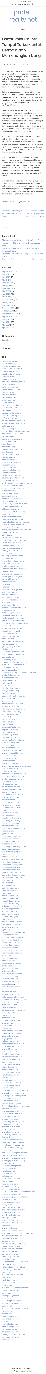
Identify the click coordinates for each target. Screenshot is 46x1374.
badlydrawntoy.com (10, 1069)
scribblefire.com (8, 698)
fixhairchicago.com (10, 1005)
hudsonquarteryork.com (12, 1223)
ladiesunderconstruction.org (13, 511)
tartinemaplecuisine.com (12, 877)
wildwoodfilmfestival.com (12, 485)
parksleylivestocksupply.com (13, 709)
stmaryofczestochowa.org (12, 859)
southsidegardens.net (11, 1202)
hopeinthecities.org (10, 729)
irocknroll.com (8, 571)
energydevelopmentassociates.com (16, 530)
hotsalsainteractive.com (12, 379)
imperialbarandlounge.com (13, 561)
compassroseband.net (11, 1020)
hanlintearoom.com (10, 1280)
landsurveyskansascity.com (13, 1121)
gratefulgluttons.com (10, 732)
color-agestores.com (10, 714)
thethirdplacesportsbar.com (13, 1210)
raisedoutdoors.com (10, 563)
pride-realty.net (23, 16)
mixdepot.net (7, 1181)
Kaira (24, 1368)
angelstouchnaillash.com (12, 628)
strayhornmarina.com (11, 787)
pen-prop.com (8, 1088)
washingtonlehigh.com (11, 1166)
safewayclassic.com (10, 418)
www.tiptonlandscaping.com (13, 1158)
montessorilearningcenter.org (14, 1249)
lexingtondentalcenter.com (13, 654)
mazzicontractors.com (11, 1207)
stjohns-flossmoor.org (11, 945)
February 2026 (8, 283)
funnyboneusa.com (10, 947)
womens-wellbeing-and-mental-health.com (19, 672)
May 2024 (6, 325)
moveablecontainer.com (12, 498)
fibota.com (6, 1225)
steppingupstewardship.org (13, 1160)
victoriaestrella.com (10, 971)
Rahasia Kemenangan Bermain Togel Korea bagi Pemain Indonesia (35, 213)
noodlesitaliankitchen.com (13, 434)
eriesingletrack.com (10, 605)
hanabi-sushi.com (9, 1171)
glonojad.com (7, 833)
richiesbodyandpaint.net (12, 369)
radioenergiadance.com (12, 470)
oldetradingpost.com (10, 509)
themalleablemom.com (11, 867)
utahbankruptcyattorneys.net (14, 568)
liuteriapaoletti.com (10, 934)
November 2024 (8, 308)
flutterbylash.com (9, 1277)
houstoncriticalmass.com (12, 763)
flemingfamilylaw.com (11, 1295)
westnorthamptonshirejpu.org (14, 488)
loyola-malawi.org (9, 719)
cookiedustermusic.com (12, 950)
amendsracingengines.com (13, 1111)
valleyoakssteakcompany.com (14, 999)
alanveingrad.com (9, 911)
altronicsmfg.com (9, 400)
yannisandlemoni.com (11, 597)
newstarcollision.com (10, 636)
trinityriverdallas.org (10, 690)
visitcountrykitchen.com (12, 906)
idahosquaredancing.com (12, 576)
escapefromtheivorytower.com (14, 540)
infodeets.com (8, 376)
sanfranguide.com (9, 755)
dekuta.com (7, 1176)
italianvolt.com (8, 587)
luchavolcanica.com (10, 958)
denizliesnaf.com (9, 1007)
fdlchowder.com (8, 1137)
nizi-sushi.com (8, 883)
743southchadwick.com (11, 543)
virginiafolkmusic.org (10, 675)
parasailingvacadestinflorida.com (15, 1269)
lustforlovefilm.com (10, 812)
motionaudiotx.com (10, 1319)
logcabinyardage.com (11, 1059)
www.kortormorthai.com (12, 1114)
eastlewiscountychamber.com (14, 774)
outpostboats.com (9, 724)
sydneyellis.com (8, 657)
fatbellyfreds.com (9, 1217)
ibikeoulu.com (8, 854)
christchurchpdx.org (10, 802)
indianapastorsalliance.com (13, 997)
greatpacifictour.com (10, 968)
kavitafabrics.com (9, 955)
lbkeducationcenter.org (11, 688)
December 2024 (8, 305)
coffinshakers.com (9, 857)
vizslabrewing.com (9, 592)
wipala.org (6, 716)
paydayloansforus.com (11, 413)
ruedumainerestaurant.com (13, 828)
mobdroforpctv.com (10, 735)
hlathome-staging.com (11, 649)
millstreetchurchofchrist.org (13, 1267)
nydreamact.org (8, 436)
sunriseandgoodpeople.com (13, 937)
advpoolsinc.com (9, 992)
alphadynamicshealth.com (12, 1275)
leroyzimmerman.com (11, 1290)
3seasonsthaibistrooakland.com (15, 696)
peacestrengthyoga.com (12, 1103)
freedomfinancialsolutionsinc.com (16, 1106)
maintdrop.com (8, 457)
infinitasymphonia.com (11, 818)
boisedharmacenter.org (11, 711)
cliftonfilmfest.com (9, 558)
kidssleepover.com (9, 408)
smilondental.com (9, 633)
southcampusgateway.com (13, 478)
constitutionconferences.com (14, 1010)
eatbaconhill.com (9, 402)
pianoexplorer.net (9, 1199)
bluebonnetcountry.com (12, 449)
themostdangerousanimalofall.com (16, 766)
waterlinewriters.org (10, 1046)
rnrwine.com (7, 1298)
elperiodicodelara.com (11, 366)
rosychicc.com (8, 722)
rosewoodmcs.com (10, 1184)
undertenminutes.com (11, 389)
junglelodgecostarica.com (12, 901)
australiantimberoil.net (11, 517)
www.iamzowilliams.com (12, 1194)
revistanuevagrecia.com (12, 836)
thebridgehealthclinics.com (13, 1044)
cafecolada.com (8, 745)
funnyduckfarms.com (11, 1282)
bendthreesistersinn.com (12, 942)
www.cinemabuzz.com (11, 1178)
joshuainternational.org (11, 1082)
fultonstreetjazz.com (10, 493)
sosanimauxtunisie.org (11, 462)
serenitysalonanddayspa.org (13, 382)
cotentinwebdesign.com (12, 506)
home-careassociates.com (12, 703)
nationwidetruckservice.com (13, 963)
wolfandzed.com (9, 1173)
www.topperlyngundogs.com (14, 1095)
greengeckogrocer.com (11, 646)
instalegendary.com (10, 428)
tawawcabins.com (9, 579)
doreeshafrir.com (9, 844)
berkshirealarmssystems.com (14, 589)
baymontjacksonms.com (12, 924)
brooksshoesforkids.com (12, 1031)
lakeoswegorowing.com (12, 1300)
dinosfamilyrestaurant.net (12, 519)
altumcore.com (8, 1023)
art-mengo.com (8, 885)
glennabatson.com (9, 784)
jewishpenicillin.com (10, 667)
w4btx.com (6, 626)
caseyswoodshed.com (11, 1002)
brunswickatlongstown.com (13, 875)
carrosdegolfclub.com (11, 527)
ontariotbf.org (8, 426)
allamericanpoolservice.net (13, 665)
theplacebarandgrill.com (12, 986)
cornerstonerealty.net (11, 1189)
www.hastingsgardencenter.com (15, 1197)
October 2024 (7, 311)
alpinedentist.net (9, 467)
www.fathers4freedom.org (13, 1093)
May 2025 (6, 291)
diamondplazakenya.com (12, 1238)
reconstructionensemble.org (13, 953)
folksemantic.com (9, 581)
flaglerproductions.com (11, 789)
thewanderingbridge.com (12, 864)
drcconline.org (8, 984)
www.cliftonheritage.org (12, 1147)
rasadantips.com (9, 395)
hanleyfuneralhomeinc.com (13, 618)
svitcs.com (6, 1015)
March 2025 (7, 297)
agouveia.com (7, 1306)
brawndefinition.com (10, 792)
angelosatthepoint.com (11, 994)
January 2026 (7, 285)
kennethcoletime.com (11, 870)
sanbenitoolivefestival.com (13, 740)
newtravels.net (8, 410)
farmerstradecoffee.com (12, 1056)
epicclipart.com (8, 452)
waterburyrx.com (9, 989)
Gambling (12, 202)
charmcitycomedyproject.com (14, 846)
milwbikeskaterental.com (12, 922)
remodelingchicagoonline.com (14, 1153)
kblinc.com (6, 602)
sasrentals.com (8, 639)
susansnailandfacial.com (12, 1085)
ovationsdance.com (10, 678)
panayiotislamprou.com (11, 475)
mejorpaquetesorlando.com (13, 620)
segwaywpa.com (9, 1038)
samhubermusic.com (10, 1337)
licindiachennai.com (10, 371)
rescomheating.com (10, 1324)
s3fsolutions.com (9, 535)
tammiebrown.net (9, 890)
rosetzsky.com (8, 831)
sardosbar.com (8, 584)
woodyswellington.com (11, 1215)
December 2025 (8, 288)
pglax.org (6, 929)
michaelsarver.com (9, 644)
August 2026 (7, 271)
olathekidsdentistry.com (12, 615)
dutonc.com (7, 893)
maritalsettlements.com (12, 919)
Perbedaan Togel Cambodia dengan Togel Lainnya (22, 259)
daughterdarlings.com (11, 374)
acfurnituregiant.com (10, 387)
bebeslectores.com (10, 514)
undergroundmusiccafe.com (13, 1334)
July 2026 (5, 274)
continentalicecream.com (12, 794)
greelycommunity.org (11, 825)
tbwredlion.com (8, 1241)
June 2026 (6, 277)
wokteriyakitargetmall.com (13, 652)
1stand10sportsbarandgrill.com (15, 623)
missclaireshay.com (10, 361)
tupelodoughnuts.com (11, 613)
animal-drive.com (9, 1025)
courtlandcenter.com (10, 976)
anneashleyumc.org (10, 1119)
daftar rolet (26, 202)
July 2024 (5, 319)
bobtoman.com (8, 459)
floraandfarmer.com (10, 532)
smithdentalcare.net (10, 1332)
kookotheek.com (9, 472)
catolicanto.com (8, 685)
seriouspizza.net (8, 1018)
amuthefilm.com (9, 810)
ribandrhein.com (9, 680)
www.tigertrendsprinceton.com (15, 1090)
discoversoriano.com (10, 748)
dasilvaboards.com (9, 781)
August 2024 (7, 316)
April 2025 (6, 294)
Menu (23, 29)
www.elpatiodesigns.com (12, 1220)
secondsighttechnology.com (13, 641)
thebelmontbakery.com (11, 415)
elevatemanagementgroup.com (15, 1288)
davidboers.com (8, 1062)
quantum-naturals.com (11, 1246)
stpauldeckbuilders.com (12, 1124)
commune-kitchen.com (11, 807)
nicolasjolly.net (8, 815)
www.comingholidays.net (12, 753)
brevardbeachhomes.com (12, 537)
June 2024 (6, 322)
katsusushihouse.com (11, 823)
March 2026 (7, 280)
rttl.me (5, 1321)
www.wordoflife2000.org (12, 574)
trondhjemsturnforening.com (14, 1236)
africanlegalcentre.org (11, 820)
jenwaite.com (7, 1285)
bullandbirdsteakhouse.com (13, 1142)
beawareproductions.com (12, 849)
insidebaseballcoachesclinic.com (15, 1262)
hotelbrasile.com (9, 491)
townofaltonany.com (10, 927)
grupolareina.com (9, 501)
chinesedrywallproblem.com (13, 940)
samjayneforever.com (10, 1254)
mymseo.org (7, 1311)
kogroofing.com (8, 465)
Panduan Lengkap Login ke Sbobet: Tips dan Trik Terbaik (12, 213)
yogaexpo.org (7, 701)
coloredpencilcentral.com (12, 556)
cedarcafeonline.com (10, 384)
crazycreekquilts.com (10, 797)
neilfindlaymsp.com (10, 979)
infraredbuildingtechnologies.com (16, 522)
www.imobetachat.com (11, 1064)
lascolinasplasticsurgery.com (13, 1145)
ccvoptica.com (8, 1163)
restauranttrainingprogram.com (15, 662)
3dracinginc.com (9, 761)
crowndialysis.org (9, 659)
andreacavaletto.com (10, 706)
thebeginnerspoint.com (11, 750)
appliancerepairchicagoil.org (13, 423)
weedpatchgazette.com (11, 600)
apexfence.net (8, 1339)
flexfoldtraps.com (9, 1108)
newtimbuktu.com (9, 397)
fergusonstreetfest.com (12, 1251)
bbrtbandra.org (8, 446)
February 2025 (8, 299)
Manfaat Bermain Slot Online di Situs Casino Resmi (22, 240)
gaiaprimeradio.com (10, 888)
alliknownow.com (9, 771)
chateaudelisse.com (10, 480)
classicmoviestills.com (11, 742)
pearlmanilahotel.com (11, 454)
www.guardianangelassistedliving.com (17, 1233)
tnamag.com (7, 1028)
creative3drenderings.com (13, 1054)
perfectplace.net (8, 693)
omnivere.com (8, 392)
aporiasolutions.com (10, 1036)
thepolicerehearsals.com (12, 768)
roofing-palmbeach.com (12, 548)
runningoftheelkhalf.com (12, 1098)
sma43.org (6, 1150)
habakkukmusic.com (10, 1075)
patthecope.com (8, 1012)
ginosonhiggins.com (10, 914)
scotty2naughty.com (10, 841)
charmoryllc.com (9, 758)
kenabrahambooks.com (12, 805)
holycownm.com (9, 960)
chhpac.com (7, 1313)
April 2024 (6, 328)
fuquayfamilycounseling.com (14, 1303)
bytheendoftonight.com (12, 727)
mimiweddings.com (10, 1326)
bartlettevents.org (9, 496)
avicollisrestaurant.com (11, 981)
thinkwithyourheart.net (11, 566)
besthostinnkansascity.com (13, 1329)
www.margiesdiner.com (11, 1134)
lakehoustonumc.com (11, 1072)
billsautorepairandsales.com (13, 1243)
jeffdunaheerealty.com (11, 1101)
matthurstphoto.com (10, 1256)
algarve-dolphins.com (11, 909)
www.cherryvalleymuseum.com (14, 504)
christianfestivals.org (10, 903)
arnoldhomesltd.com (10, 553)
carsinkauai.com (8, 1264)
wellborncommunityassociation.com (17, 483)
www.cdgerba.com (9, 1228)
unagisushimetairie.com (12, 439)
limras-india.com (9, 363)
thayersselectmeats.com (12, 1033)
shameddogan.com (10, 1049)
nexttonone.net (8, 1077)
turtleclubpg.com (9, 966)
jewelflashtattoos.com (11, 441)
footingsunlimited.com (11, 1127)
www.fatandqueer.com (11, 1116)
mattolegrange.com (10, 898)
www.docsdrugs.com (10, 1132)
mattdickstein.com (9, 1067)
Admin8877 (25, 64)
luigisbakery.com (9, 1168)
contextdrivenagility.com (12, 851)
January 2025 (7, 302)
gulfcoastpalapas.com (11, 1041)
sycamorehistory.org (10, 1186)
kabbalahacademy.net (11, 631)
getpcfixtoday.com (9, 444)
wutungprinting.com (10, 916)
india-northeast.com (10, 545)
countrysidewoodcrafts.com (13, 421)
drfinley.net (6, 1293)
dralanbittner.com (9, 594)
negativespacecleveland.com (13, 932)
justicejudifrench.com (11, 862)
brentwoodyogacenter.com (13, 1155)
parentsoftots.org (9, 1051)
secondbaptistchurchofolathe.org (16, 1308)
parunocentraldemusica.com (14, 1230)
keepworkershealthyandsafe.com (15, 431)
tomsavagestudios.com (11, 670)
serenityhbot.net (9, 1080)
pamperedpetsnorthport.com (14, 607)
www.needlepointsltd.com (12, 1140)
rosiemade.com (8, 610)
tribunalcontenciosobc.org (13, 776)
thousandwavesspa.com (12, 973)
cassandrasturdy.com (11, 737)
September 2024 (8, 313)
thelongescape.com (10, 896)
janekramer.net (8, 880)
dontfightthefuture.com (12, 550)
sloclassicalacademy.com (12, 779)
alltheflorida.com (9, 1259)
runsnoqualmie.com (10, 1129)
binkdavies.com (8, 800)
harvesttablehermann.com (13, 524)
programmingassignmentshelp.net (16, 405)
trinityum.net (7, 1204)
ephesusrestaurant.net (11, 1212)
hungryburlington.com (11, 872)
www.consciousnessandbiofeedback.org (18, 1191)
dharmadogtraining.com (12, 1316)
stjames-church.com (10, 838)
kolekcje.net (7, 683)
